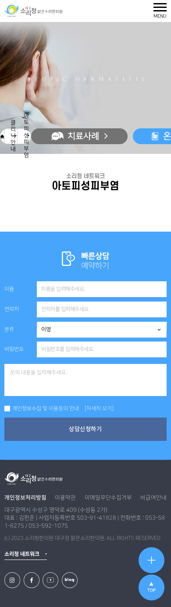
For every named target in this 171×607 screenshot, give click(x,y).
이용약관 (65, 497)
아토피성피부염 (26, 135)
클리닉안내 (13, 136)
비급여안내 (153, 497)
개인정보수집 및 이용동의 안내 (45, 408)
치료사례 (83, 136)
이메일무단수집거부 (108, 497)
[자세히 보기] (99, 408)
